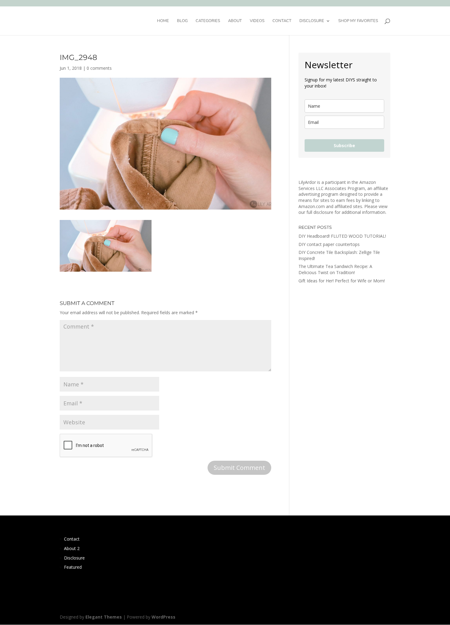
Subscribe (344, 145)
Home (163, 21)
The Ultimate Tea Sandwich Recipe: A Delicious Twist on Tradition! (335, 269)
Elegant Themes (103, 617)
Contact (281, 21)
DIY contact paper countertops (329, 244)
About (235, 21)
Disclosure (311, 21)
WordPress (163, 617)
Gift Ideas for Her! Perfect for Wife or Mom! (341, 281)
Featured (73, 567)
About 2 (72, 548)
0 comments (99, 68)
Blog (182, 21)
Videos (257, 21)
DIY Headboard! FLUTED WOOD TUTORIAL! (342, 236)
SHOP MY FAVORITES (358, 21)
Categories (208, 21)
